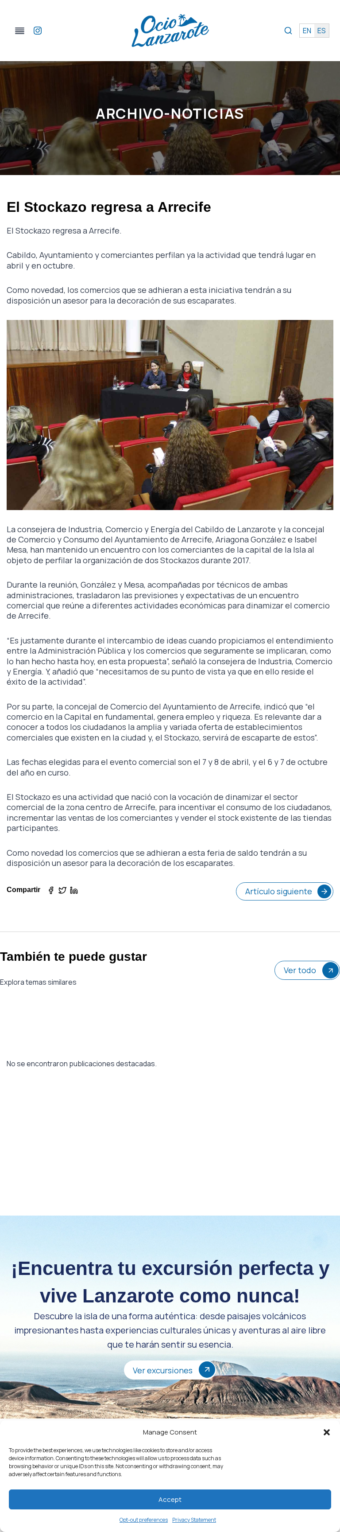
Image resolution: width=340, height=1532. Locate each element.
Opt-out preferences (144, 1520)
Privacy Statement (194, 1520)
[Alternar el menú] (20, 31)
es (321, 30)
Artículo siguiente (278, 891)
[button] (326, 1432)
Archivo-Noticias (170, 113)
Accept (170, 1499)
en (307, 30)
